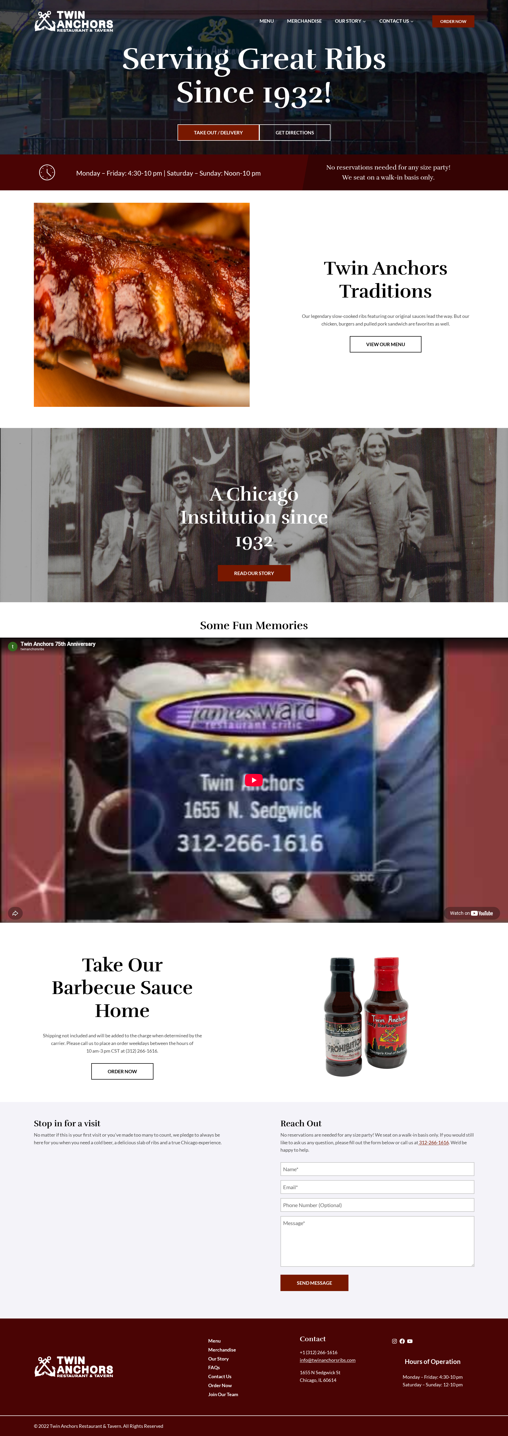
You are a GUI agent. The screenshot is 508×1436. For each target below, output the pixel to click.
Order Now (453, 21)
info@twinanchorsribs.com (328, 1360)
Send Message (314, 1283)
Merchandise (304, 21)
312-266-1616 (433, 1142)
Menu (267, 21)
